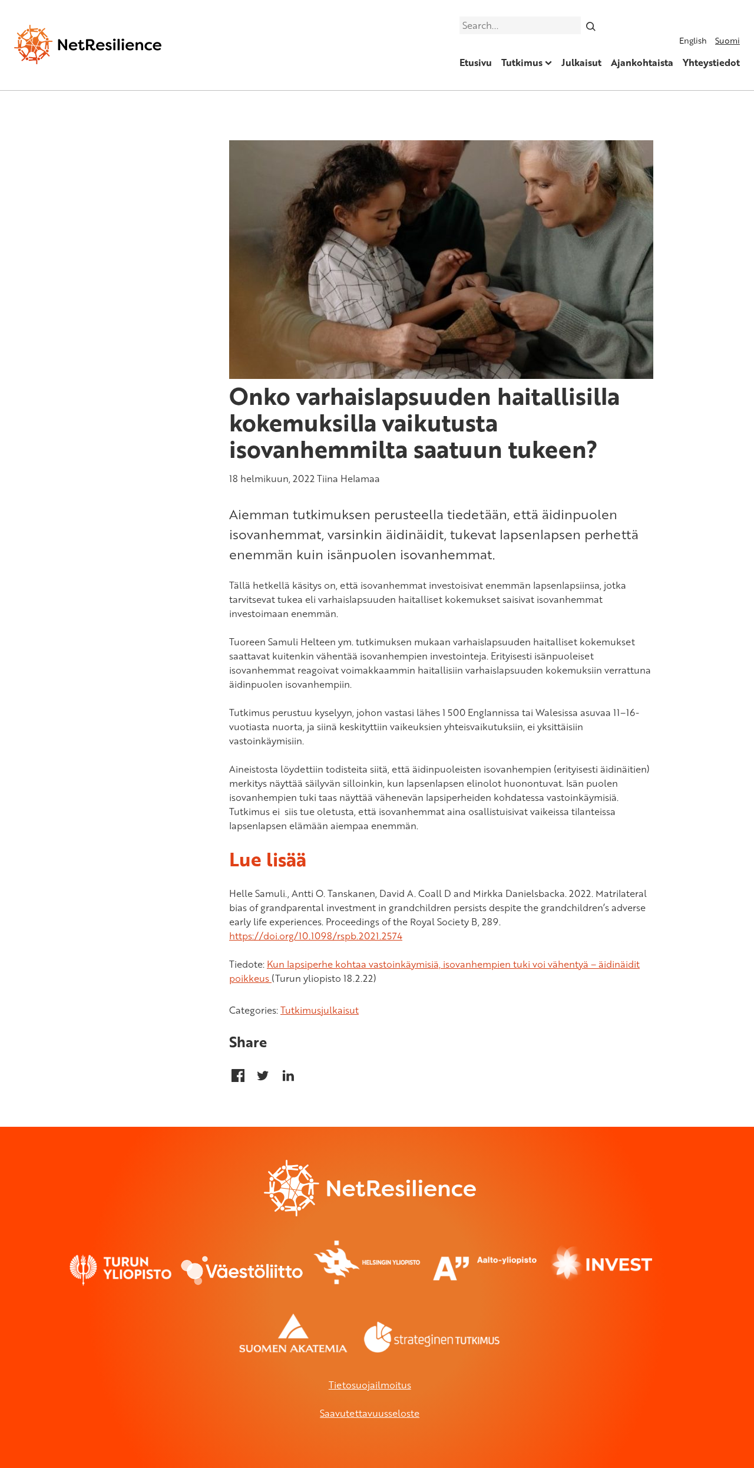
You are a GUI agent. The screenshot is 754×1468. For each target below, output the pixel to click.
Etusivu (475, 62)
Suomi (727, 40)
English (693, 40)
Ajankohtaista (642, 62)
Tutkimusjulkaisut (319, 1010)
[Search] (591, 25)
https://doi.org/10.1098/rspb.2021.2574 (315, 936)
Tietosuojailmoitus (370, 1385)
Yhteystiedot (711, 62)
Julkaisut (581, 62)
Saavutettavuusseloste (369, 1413)
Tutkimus (522, 62)
